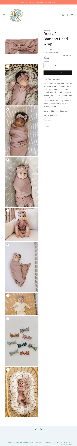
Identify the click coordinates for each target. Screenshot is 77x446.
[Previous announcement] (4, 2)
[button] (4, 15)
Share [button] (48, 126)
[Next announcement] (73, 2)
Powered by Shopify (28, 442)
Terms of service (57, 442)
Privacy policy (47, 442)
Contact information (66, 444)
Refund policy (38, 442)
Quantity (46, 61)
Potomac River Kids (17, 442)
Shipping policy (68, 442)
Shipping (46, 52)
